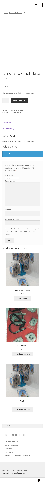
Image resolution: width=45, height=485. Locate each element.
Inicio (6, 13)
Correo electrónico (12, 219)
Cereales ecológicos (11, 445)
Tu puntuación (10, 176)
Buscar (22, 481)
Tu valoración (10, 181)
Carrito (34, 479)
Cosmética (8, 449)
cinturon (12, 112)
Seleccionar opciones (22, 354)
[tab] (22, 123)
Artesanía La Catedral (15, 13)
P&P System (9, 452)
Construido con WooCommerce (13, 473)
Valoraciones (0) (8, 129)
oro (21, 112)
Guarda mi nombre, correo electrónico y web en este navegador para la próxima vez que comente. (22, 231)
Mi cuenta (7, 481)
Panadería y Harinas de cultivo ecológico (18, 455)
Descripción (6, 123)
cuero (17, 112)
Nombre (8, 209)
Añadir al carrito (19, 101)
